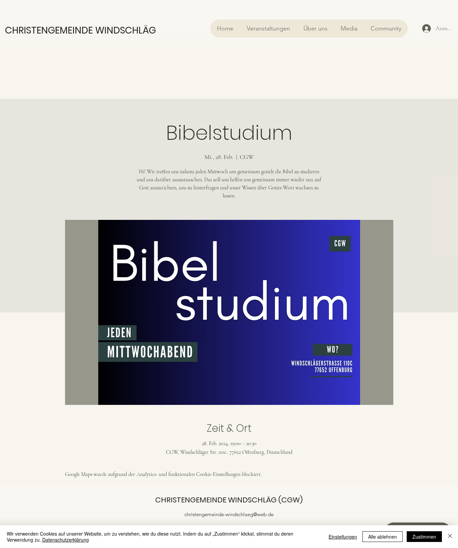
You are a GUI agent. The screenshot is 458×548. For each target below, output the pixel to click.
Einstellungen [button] (343, 536)
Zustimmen (424, 536)
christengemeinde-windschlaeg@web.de (229, 514)
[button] (268, 28)
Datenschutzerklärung (65, 539)
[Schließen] (450, 537)
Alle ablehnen (382, 536)
